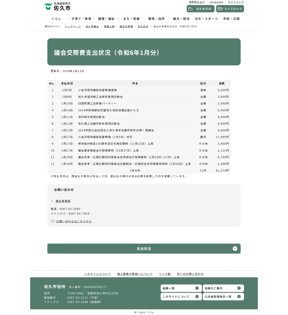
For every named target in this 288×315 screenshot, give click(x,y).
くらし (57, 18)
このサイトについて (97, 274)
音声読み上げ (197, 2)
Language (216, 2)
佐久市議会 (92, 26)
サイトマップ (236, 2)
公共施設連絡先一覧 (218, 296)
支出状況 (143, 26)
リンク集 (165, 274)
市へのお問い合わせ (190, 274)
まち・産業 (131, 18)
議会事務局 (63, 201)
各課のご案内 (214, 288)
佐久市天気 (203, 9)
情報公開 (109, 26)
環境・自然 (156, 18)
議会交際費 (126, 26)
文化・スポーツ (206, 18)
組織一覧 (169, 288)
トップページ (73, 26)
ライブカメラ (233, 9)
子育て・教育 (82, 18)
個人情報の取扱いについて (135, 274)
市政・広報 (231, 18)
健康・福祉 (106, 18)
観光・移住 (181, 18)
